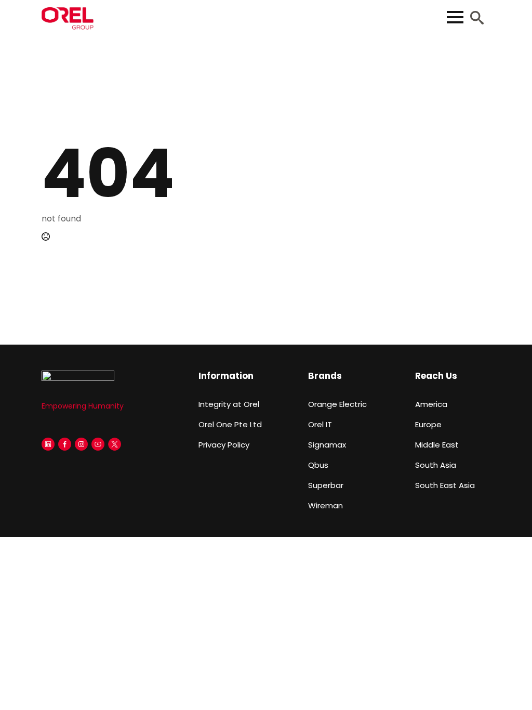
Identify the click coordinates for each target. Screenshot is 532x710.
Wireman (325, 505)
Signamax (327, 444)
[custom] (48, 444)
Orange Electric (337, 404)
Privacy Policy (223, 444)
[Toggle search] (476, 17)
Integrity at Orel (228, 404)
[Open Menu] (455, 17)
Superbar (325, 485)
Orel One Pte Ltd (230, 424)
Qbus (318, 464)
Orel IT (320, 424)
